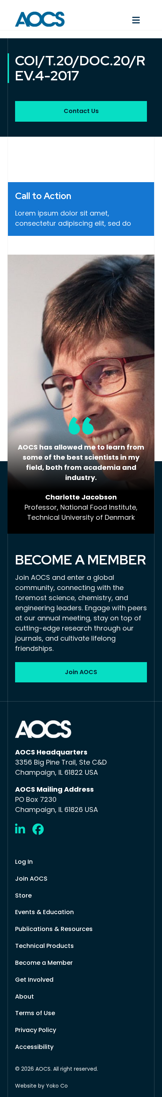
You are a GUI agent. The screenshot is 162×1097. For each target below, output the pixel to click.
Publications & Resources (54, 929)
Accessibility (34, 1047)
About (24, 996)
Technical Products (44, 946)
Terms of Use (35, 1013)
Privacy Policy (35, 1030)
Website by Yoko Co (41, 1085)
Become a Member (44, 962)
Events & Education (44, 912)
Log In (24, 861)
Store (23, 895)
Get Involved (34, 979)
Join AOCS (31, 878)
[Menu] (118, 19)
